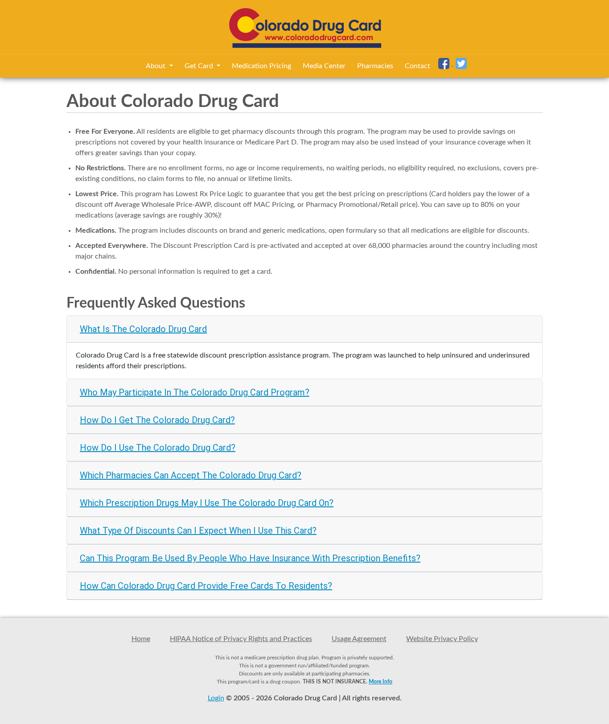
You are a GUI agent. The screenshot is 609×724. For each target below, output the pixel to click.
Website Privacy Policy (442, 638)
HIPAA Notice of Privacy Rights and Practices (241, 638)
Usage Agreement (359, 638)
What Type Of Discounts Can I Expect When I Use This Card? (198, 530)
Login (216, 698)
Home (141, 638)
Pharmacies (375, 66)
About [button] (156, 66)
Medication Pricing (261, 66)
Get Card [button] (200, 66)
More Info (380, 681)
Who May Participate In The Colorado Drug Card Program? (194, 392)
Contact (417, 66)
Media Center (324, 66)
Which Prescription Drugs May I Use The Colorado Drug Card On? (206, 503)
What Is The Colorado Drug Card (143, 329)
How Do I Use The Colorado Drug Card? (157, 447)
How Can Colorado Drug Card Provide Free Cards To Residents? (206, 585)
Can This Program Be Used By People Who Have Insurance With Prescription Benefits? (250, 558)
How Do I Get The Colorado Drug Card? (157, 420)
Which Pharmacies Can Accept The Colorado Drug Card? (190, 475)
